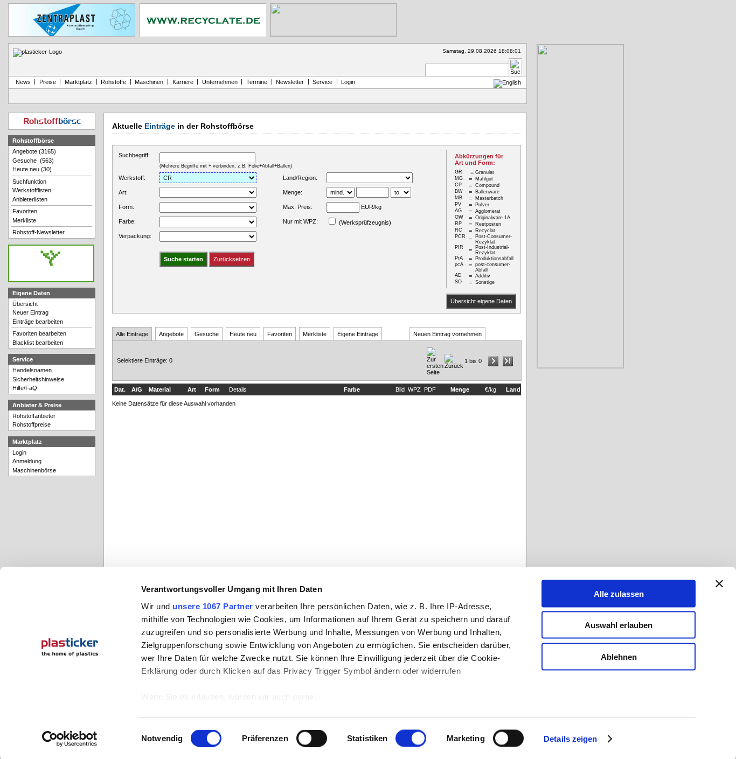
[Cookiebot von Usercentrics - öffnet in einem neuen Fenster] (70, 739)
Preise (47, 82)
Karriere (182, 82)
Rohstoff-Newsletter (38, 232)
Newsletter (290, 82)
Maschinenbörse (34, 470)
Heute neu (243, 334)
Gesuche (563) (33, 160)
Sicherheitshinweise (38, 379)
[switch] (311, 738)
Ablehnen (619, 656)
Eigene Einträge (357, 334)
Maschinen (149, 82)
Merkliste (315, 334)
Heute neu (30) (32, 169)
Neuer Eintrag (30, 312)
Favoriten (279, 334)
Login (19, 452)
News (21, 82)
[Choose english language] (507, 82)
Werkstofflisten (31, 190)
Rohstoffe (113, 82)
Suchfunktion (29, 181)
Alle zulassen (619, 593)
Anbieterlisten (29, 199)
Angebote (171, 334)
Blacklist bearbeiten (37, 342)
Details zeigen (570, 738)
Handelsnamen (32, 370)
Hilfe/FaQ (24, 388)
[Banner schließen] (719, 583)
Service (322, 82)
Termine (256, 82)
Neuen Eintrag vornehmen (447, 334)
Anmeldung (26, 461)
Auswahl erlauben (618, 625)
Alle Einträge (132, 334)
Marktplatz (78, 82)
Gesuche (207, 334)
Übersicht (25, 304)
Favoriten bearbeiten (39, 333)
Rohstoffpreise (31, 424)
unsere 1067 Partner (212, 605)
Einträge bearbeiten (37, 321)
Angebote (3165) (34, 151)
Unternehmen (220, 82)
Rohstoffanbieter (33, 416)
